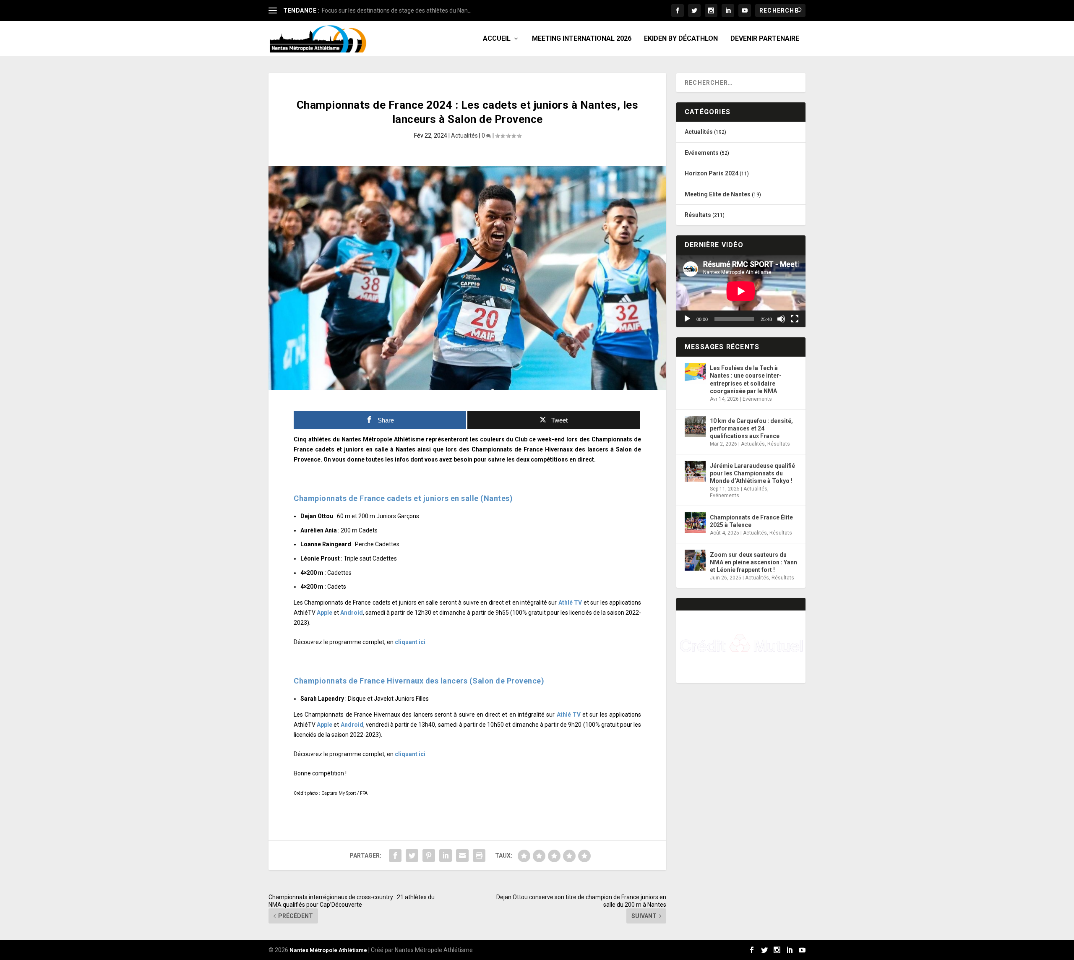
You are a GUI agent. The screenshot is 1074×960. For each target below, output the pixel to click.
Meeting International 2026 (581, 38)
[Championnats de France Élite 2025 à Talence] (695, 522)
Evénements (702, 152)
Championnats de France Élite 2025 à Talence (751, 521)
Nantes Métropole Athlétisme (328, 950)
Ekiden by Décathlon (681, 38)
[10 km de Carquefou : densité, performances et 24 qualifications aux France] (695, 426)
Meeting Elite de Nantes (718, 194)
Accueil (497, 38)
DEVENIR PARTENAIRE (764, 38)
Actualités (464, 135)
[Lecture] (687, 319)
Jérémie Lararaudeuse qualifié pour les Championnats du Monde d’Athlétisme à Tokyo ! (752, 473)
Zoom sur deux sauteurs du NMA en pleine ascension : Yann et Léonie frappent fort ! (753, 562)
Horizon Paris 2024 (711, 173)
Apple (324, 612)
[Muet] (781, 319)
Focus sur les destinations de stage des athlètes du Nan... (397, 10)
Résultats (698, 214)
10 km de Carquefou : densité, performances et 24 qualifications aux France (751, 428)
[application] (741, 291)
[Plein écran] (794, 319)
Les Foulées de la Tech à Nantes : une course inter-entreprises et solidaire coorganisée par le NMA (746, 379)
